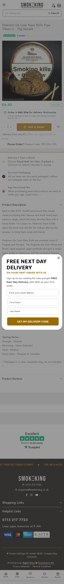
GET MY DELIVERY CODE (33, 321)
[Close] (58, 258)
